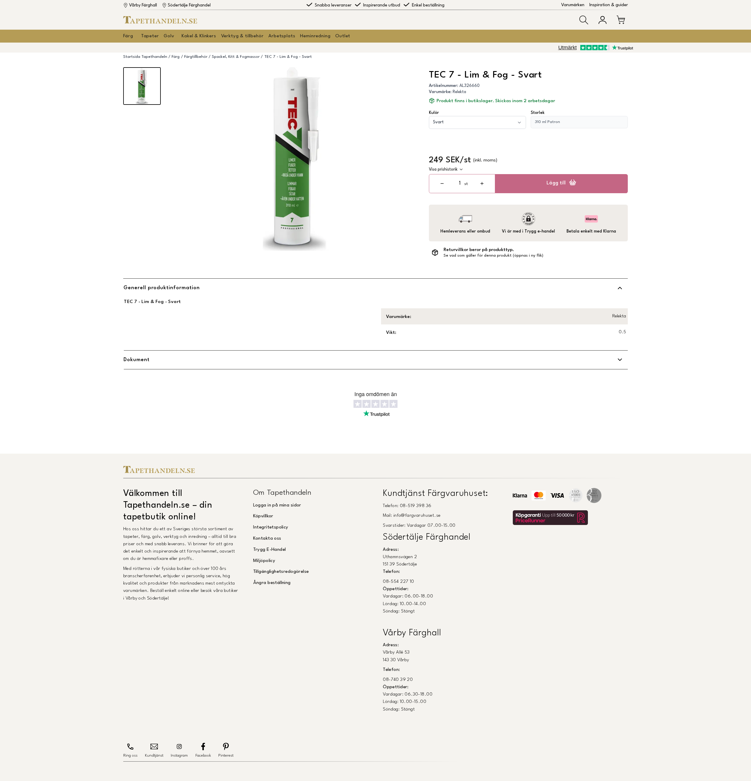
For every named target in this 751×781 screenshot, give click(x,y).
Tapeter (150, 36)
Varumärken (572, 5)
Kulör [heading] (434, 113)
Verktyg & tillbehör (242, 36)
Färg (128, 36)
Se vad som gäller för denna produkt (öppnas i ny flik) (493, 255)
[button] (583, 20)
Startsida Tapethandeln (145, 57)
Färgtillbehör (195, 57)
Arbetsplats (281, 36)
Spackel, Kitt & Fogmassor (236, 57)
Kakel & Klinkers (199, 36)
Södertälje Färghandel (189, 5)
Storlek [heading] (537, 113)
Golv (169, 36)
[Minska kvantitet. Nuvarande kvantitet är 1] (442, 183)
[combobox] (477, 122)
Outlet (342, 36)
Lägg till (556, 183)
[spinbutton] (459, 183)
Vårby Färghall (143, 5)
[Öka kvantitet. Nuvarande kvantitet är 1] (482, 183)
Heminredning (315, 36)
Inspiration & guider (608, 5)
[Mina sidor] (602, 20)
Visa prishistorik (443, 169)
